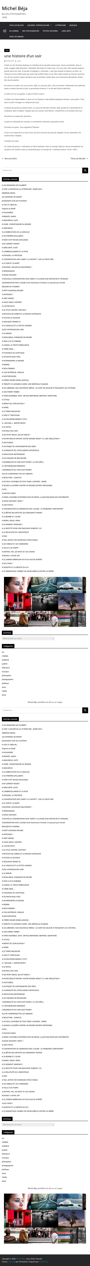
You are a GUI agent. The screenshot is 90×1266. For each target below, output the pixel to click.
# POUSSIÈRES (7, 212)
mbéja (19, 61)
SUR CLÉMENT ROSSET (11, 244)
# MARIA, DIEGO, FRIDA (11, 520)
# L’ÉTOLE (5, 399)
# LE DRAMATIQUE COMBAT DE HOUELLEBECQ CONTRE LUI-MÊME (28, 571)
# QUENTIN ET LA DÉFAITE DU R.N (15, 567)
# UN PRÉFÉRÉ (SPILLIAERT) (12, 236)
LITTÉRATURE (60, 25)
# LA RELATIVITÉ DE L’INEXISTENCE (15, 532)
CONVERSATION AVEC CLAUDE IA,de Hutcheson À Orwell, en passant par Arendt (33, 283)
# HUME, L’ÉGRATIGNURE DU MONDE (16, 224)
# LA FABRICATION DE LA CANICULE (16, 232)
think (4, 695)
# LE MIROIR (6, 333)
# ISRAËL (5, 407)
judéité (4, 664)
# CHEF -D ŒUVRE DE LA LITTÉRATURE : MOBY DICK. (22, 189)
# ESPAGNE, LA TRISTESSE (12, 255)
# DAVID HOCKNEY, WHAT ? (12, 501)
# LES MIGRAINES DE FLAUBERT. (14, 185)
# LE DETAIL (6, 427)
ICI (50, 702)
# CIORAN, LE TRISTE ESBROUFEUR (15, 345)
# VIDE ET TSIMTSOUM (11, 415)
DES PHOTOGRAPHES (30, 31)
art (3, 652)
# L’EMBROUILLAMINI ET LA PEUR (15, 251)
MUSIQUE (73, 25)
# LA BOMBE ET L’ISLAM (11, 516)
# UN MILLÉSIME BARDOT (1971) (14, 419)
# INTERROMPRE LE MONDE (13, 361)
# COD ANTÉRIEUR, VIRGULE (13, 372)
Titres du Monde (78, 158)
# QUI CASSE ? (7, 563)
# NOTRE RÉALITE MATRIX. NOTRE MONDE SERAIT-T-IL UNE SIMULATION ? (31, 438)
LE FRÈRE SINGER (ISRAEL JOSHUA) (15, 380)
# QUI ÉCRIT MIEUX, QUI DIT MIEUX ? (16, 435)
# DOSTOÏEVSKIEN (9, 376)
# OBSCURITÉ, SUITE (10, 247)
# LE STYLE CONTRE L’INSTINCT (14, 310)
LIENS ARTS (66, 31)
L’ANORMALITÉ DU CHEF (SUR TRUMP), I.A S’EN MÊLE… (23, 462)
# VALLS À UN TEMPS (10, 548)
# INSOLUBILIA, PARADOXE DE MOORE (17, 337)
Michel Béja (15, 8)
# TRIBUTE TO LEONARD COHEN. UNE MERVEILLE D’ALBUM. (25, 384)
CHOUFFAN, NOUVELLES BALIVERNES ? (17, 267)
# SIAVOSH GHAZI (9, 493)
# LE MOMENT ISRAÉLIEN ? (12, 524)
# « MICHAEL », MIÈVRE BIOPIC (14, 423)
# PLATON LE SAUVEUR (11, 318)
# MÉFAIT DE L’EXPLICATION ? (13, 403)
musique (5, 671)
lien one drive (11, 158)
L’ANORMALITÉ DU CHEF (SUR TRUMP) (17, 470)
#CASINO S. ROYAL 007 (11, 555)
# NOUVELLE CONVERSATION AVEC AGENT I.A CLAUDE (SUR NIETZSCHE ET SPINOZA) (35, 279)
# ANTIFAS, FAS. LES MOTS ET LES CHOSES (18, 552)
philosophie (6, 675)
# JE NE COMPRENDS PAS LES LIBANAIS (17, 474)
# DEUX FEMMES (8, 368)
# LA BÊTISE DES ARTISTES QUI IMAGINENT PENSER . (22, 513)
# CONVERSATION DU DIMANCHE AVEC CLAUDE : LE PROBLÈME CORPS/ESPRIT (32, 509)
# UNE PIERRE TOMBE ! (11, 392)
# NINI (4, 536)
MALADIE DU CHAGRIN (10, 286)
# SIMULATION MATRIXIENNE (13, 454)
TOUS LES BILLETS (16, 25)
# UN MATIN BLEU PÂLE (11, 357)
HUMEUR (5, 660)
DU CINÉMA (14, 31)
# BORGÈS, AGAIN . (9, 216)
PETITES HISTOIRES (50, 31)
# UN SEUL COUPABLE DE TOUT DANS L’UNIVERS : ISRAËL (24, 481)
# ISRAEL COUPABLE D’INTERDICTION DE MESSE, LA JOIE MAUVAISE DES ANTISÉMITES (35, 497)
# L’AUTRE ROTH (8, 306)
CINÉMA (5, 656)
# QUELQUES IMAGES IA (11, 322)
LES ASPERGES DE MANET (12, 197)
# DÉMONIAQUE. (8, 271)
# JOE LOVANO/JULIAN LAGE (13, 329)
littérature (6, 668)
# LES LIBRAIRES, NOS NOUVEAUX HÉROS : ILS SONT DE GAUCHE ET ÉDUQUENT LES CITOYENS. (39, 388)
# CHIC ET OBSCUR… (10, 205)
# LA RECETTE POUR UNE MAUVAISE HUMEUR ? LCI (22, 528)
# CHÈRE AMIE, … (8, 349)
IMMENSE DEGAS (8, 193)
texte (4, 687)
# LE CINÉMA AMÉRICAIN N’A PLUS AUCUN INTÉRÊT (22, 559)
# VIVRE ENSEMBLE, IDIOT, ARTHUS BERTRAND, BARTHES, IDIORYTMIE (29, 396)
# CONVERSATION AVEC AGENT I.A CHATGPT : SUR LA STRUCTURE (27, 259)
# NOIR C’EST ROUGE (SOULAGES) (15, 240)
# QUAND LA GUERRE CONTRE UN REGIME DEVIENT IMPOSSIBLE (27, 485)
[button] (50, 25)
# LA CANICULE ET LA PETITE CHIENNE (17, 325)
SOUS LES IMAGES (16, 36)
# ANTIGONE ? (7, 294)
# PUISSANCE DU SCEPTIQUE (13, 353)
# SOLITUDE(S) (7, 442)
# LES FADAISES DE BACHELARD (14, 458)
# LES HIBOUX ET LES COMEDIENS (15, 544)
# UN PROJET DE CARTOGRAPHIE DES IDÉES (19, 446)
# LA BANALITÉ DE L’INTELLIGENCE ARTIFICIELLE (20, 450)
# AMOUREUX (7, 228)
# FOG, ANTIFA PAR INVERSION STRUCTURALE (20, 540)
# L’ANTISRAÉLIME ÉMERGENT (13, 466)
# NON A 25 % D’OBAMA (11, 341)
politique (5, 683)
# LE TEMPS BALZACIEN (11, 411)
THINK (7, 50)
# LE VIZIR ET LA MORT (11, 263)
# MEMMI (5, 364)
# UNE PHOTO (7, 505)
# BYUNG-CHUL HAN (10, 431)
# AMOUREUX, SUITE (10, 220)
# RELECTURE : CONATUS (11, 477)
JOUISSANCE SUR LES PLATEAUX (14, 201)
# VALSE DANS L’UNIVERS (12, 302)
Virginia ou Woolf (8, 208)
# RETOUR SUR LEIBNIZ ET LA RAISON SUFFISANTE (21, 314)
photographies (7, 679)
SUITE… (5, 489)
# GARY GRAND (8, 298)
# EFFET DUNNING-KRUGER (12, 290)
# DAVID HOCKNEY (9, 275)
